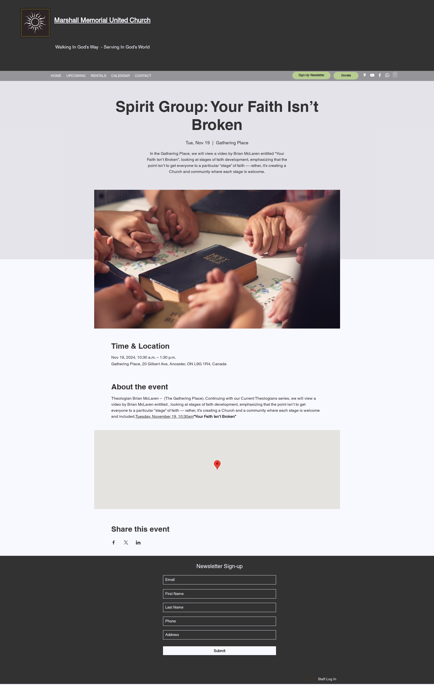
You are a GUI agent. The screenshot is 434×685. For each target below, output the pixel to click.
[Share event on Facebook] (113, 542)
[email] (387, 75)
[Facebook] (379, 75)
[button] (395, 74)
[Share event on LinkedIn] (138, 542)
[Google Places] (364, 75)
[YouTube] (372, 75)
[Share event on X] (126, 542)
